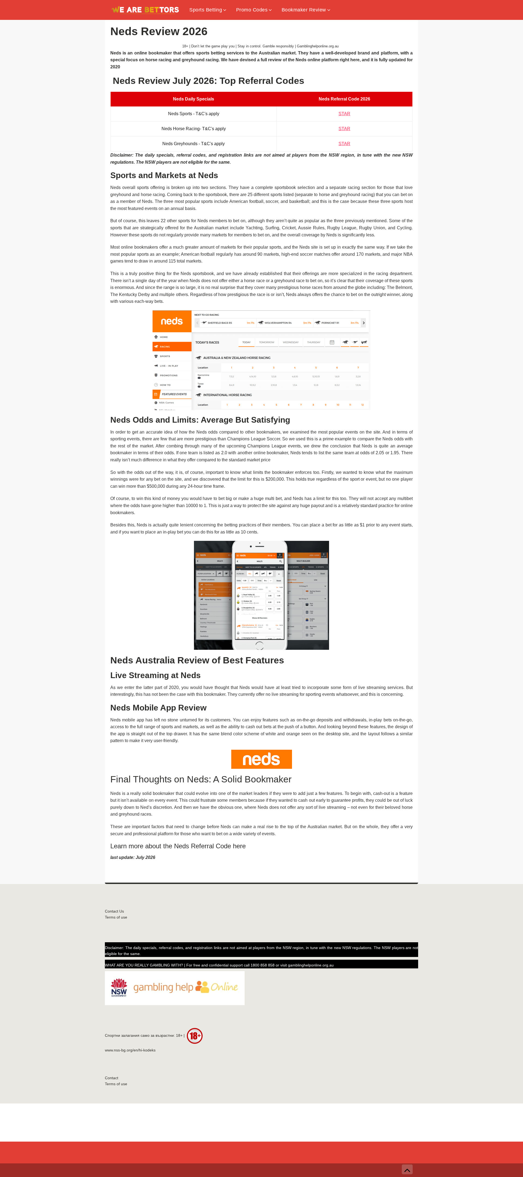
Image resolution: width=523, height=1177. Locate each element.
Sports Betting (205, 10)
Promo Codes (252, 10)
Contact (111, 1078)
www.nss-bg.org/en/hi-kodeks (130, 1050)
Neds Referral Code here (211, 846)
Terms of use (116, 917)
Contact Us (114, 911)
